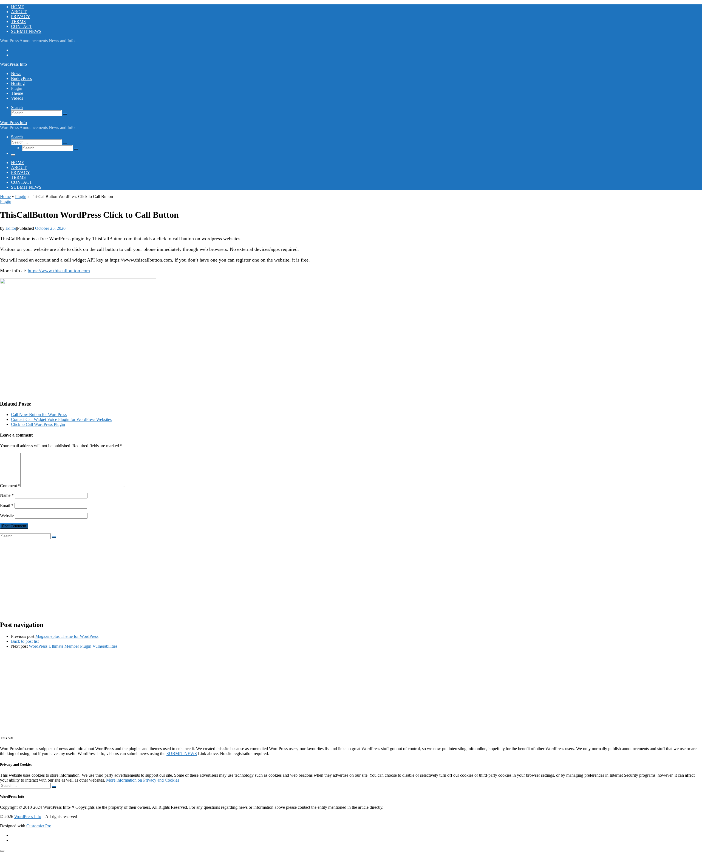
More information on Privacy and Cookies (142, 780)
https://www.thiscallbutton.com (59, 270)
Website (7, 515)
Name (7, 495)
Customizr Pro (38, 826)
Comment (10, 485)
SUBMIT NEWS (181, 753)
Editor (10, 228)
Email (6, 505)
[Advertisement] (164, 577)
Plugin (20, 196)
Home (5, 196)
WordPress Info (27, 816)
